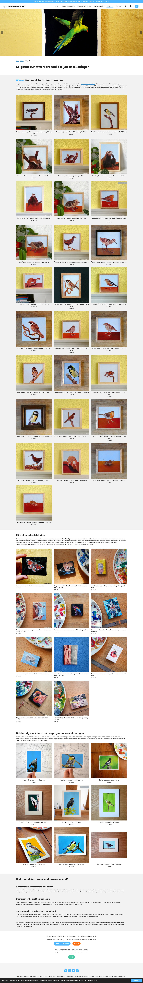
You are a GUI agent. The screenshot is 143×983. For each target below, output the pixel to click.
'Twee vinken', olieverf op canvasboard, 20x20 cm (109, 393)
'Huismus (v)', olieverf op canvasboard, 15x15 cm (109, 348)
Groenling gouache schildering (109, 822)
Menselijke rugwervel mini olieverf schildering (32, 674)
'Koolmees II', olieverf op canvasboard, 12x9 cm (71, 392)
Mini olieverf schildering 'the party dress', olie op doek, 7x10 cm (71, 674)
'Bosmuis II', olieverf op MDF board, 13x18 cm (71, 132)
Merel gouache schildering (71, 822)
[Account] (126, 6)
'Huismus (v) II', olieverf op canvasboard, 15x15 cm (71, 349)
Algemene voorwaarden (56, 976)
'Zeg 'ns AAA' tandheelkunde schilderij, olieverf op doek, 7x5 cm (70, 586)
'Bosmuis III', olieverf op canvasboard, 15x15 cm (34, 176)
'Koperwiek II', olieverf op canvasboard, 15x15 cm (33, 392)
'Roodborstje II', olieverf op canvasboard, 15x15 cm (109, 219)
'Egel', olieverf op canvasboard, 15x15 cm (71, 218)
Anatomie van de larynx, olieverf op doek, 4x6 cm (108, 586)
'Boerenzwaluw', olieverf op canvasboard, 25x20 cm (34, 133)
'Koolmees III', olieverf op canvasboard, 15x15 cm (34, 436)
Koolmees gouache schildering (71, 780)
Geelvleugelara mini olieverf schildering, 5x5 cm (71, 630)
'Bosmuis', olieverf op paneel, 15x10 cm (71, 176)
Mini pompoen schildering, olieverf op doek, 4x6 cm (108, 674)
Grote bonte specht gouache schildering (34, 822)
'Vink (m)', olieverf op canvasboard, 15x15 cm (109, 304)
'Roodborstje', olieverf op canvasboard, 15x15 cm (109, 437)
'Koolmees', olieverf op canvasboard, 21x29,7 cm (109, 132)
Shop (22, 61)
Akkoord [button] (136, 980)
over (17, 61)
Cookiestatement (80, 976)
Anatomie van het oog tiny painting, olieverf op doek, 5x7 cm (33, 630)
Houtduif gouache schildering (34, 780)
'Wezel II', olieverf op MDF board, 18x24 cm (71, 480)
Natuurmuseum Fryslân (88, 84)
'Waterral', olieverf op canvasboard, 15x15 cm (33, 480)
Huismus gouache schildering (34, 864)
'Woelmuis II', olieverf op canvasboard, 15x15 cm (33, 522)
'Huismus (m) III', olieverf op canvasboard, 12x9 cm (71, 305)
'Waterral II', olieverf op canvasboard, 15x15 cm (71, 262)
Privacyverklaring (69, 976)
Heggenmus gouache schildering (109, 864)
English (18, 976)
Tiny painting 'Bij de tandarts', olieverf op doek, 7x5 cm (71, 718)
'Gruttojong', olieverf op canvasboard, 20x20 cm (109, 262)
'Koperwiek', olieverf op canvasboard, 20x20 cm (71, 436)
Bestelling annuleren (92, 976)
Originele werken (30, 61)
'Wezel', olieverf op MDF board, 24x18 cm (34, 304)
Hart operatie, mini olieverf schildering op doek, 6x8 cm (108, 630)
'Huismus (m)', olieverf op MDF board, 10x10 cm (34, 348)
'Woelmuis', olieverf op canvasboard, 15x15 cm (109, 480)
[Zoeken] (131, 6)
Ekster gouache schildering (109, 780)
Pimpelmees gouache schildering (71, 864)
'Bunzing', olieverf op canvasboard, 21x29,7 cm (34, 218)
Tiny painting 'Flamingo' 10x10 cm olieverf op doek (32, 718)
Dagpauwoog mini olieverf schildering (30, 586)
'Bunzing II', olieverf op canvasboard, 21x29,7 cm (109, 176)
